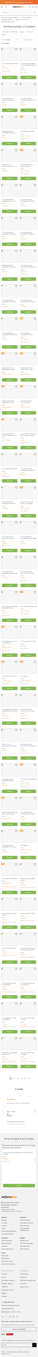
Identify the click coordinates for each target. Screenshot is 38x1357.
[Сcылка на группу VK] (2, 1317)
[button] (9, 127)
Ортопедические (7, 1234)
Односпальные (25, 1220)
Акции (3, 1277)
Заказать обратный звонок (10, 1305)
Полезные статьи (7, 1290)
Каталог (4, 1274)
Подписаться (34, 1345)
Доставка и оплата (8, 1280)
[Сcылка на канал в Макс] (10, 1317)
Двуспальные (24, 1226)
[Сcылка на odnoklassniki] (6, 1317)
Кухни (3, 1253)
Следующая (29, 1078)
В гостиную (29, 32)
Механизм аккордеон (8, 1231)
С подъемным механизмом (24, 1229)
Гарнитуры (5, 1256)
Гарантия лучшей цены (28, 1280)
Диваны (4, 1217)
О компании (24, 1274)
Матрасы (4, 1238)
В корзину (10, 77)
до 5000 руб (13, 32)
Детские (4, 1246)
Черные (22, 32)
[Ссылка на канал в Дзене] (13, 1317)
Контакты (23, 1283)
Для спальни (24, 1249)
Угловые (4, 1223)
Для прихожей (25, 1246)
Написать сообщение (19, 1329)
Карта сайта (24, 1287)
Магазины (23, 1277)
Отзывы (4, 1296)
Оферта (4, 1293)
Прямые (4, 1220)
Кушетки (4, 1226)
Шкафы (22, 1238)
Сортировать (7, 40)
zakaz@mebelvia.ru (7, 1309)
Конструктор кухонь (8, 1264)
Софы (3, 1228)
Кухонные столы (7, 1261)
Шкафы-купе (24, 1240)
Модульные (5, 1258)
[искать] (35, 12)
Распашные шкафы (26, 1243)
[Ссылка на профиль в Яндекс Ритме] (17, 1317)
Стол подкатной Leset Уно (16, 1124)
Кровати (23, 1217)
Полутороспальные (26, 1223)
